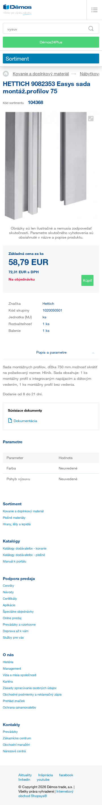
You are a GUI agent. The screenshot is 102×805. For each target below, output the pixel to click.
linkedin (24, 779)
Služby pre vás (13, 637)
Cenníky (8, 586)
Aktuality (25, 775)
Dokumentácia (25, 420)
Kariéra (8, 681)
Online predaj (12, 618)
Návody (8, 592)
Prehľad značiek (14, 701)
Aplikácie (9, 605)
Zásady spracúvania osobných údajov (30, 688)
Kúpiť (87, 280)
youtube (43, 779)
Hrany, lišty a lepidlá (17, 524)
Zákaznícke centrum (17, 738)
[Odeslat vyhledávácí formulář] (91, 28)
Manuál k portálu (14, 561)
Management (12, 669)
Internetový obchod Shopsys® (45, 793)
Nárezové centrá (14, 751)
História (8, 662)
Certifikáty (10, 599)
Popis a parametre (51, 352)
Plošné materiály (14, 518)
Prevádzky (10, 732)
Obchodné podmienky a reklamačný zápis (32, 694)
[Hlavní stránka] (8, 73)
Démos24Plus (51, 42)
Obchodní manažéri (16, 745)
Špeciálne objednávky (18, 612)
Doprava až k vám (15, 631)
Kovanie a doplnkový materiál (41, 73)
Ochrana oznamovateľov (19, 707)
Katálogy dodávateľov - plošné (24, 555)
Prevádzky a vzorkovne (19, 625)
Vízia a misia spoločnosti (19, 675)
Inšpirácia (45, 775)
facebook (66, 775)
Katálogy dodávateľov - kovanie (24, 548)
